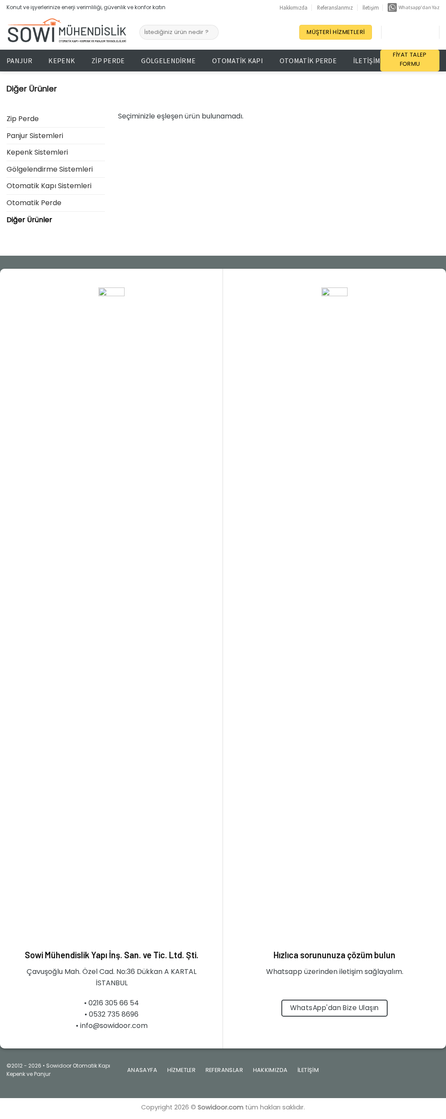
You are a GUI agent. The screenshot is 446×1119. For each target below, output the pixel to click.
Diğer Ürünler (29, 220)
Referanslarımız (335, 7)
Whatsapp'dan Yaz (418, 7)
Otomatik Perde (308, 60)
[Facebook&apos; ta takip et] (390, 32)
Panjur (19, 60)
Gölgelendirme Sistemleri (50, 169)
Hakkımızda (293, 7)
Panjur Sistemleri (35, 136)
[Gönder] (210, 32)
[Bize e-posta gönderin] (404, 1073)
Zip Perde (108, 60)
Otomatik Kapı (237, 60)
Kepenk (61, 60)
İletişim (370, 7)
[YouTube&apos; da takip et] (424, 32)
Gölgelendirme (168, 60)
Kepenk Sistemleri (37, 152)
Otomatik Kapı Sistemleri (49, 186)
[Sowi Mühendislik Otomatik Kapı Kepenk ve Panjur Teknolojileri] (66, 32)
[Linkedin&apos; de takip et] (412, 32)
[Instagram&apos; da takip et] (401, 32)
